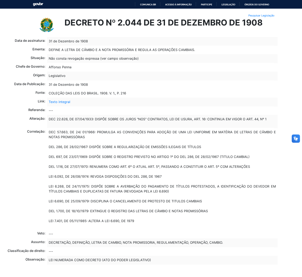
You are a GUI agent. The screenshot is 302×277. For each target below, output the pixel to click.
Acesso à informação (178, 4)
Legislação (228, 4)
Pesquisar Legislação (261, 15)
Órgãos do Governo (256, 4)
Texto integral (59, 102)
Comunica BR (148, 4)
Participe (206, 4)
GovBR (38, 4)
